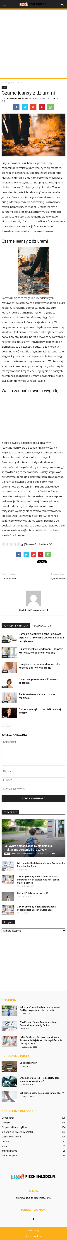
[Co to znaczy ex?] (9, 1066)
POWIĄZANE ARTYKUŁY (15, 625)
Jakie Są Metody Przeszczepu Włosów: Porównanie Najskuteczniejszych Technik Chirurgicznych (38, 879)
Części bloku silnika (11, 1136)
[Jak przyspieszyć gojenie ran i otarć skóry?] (9, 1096)
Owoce (5, 1141)
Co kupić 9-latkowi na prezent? (32, 893)
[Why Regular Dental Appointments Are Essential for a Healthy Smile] (8, 866)
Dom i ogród (8, 1117)
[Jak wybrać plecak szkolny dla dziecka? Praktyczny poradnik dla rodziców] (33, 838)
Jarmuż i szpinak (10, 1155)
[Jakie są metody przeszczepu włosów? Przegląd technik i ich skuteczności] (8, 910)
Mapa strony (33, 1230)
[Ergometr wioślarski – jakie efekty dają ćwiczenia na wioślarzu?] (9, 1081)
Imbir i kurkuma (9, 1150)
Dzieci (7, 854)
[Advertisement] (33, 44)
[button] (62, 4)
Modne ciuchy (9, 578)
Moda (4, 87)
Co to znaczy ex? (28, 1063)
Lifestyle (6, 1122)
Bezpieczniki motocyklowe (15, 1127)
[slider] (11, 544)
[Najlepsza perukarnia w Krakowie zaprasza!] (9, 682)
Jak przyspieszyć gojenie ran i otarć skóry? (42, 1093)
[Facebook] (33, 1219)
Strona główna (8, 82)
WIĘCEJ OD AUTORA (41, 625)
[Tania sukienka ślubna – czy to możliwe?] (9, 697)
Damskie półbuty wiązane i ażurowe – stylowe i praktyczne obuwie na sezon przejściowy (41, 637)
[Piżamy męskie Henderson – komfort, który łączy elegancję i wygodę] (9, 652)
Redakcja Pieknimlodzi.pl (19, 98)
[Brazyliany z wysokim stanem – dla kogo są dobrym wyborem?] (9, 667)
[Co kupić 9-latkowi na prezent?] (8, 896)
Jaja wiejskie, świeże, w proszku (18, 1131)
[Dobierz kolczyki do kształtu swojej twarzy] (9, 713)
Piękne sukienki (57, 578)
